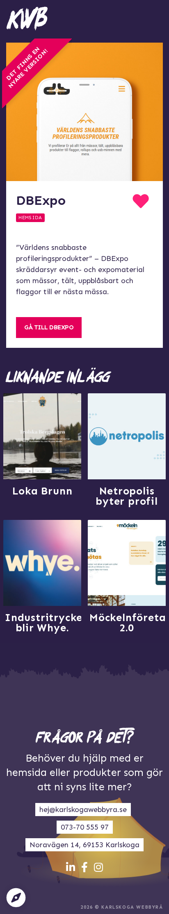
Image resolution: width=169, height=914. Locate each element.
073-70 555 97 (85, 827)
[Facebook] (84, 867)
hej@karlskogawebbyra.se (83, 809)
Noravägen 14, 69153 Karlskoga (84, 844)
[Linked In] (70, 867)
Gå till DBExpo (48, 327)
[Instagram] (98, 867)
